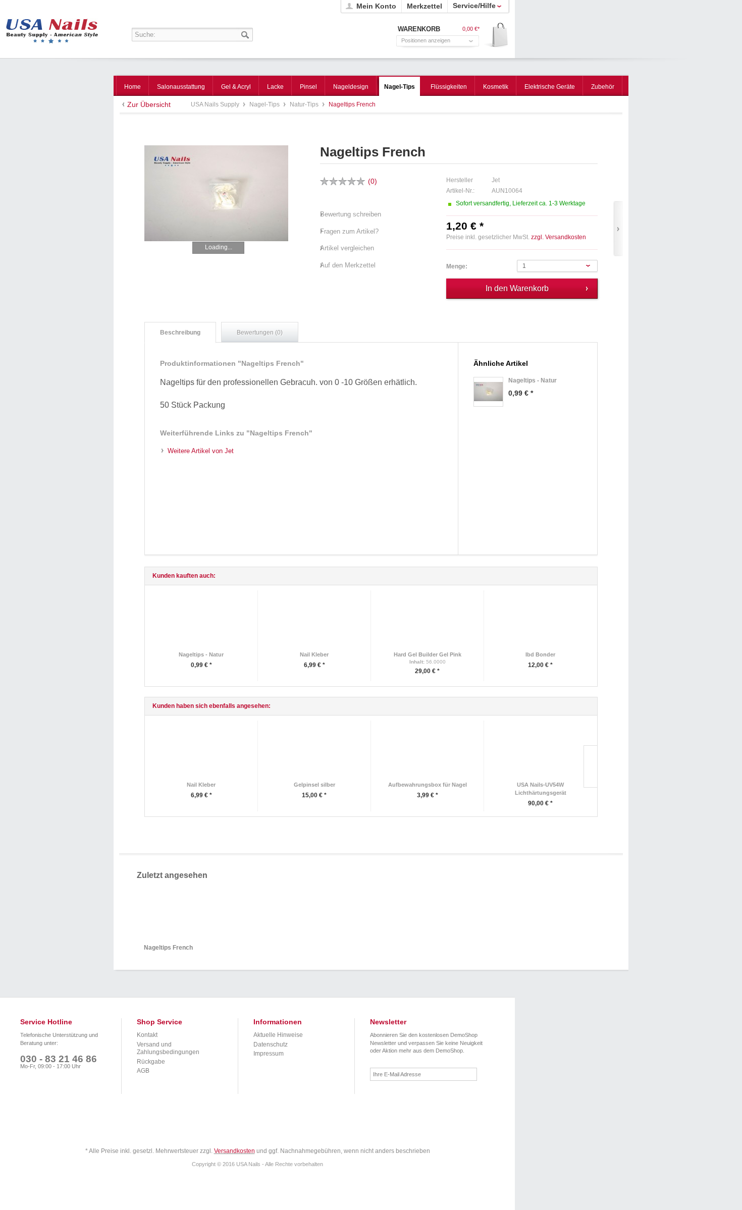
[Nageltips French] (216, 193)
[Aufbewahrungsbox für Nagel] (427, 752)
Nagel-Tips (265, 104)
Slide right (590, 766)
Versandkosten (234, 1150)
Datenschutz (270, 1044)
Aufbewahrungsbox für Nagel (427, 785)
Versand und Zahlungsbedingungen (168, 1048)
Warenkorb (496, 35)
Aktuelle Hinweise (278, 1034)
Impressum (268, 1053)
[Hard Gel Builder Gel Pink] (427, 621)
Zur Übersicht (149, 104)
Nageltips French (168, 948)
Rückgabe (151, 1061)
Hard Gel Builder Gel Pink (427, 654)
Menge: (456, 266)
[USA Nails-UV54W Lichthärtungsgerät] (540, 752)
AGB (143, 1070)
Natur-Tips (305, 104)
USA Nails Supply (52, 27)
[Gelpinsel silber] (314, 752)
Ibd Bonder (540, 654)
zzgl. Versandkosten (558, 237)
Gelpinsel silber (314, 785)
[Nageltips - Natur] (488, 392)
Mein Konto (376, 6)
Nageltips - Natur (201, 654)
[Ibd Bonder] (540, 621)
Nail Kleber (314, 654)
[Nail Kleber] (314, 621)
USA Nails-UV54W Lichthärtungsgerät (540, 789)
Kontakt (147, 1034)
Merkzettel (424, 6)
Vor (618, 229)
